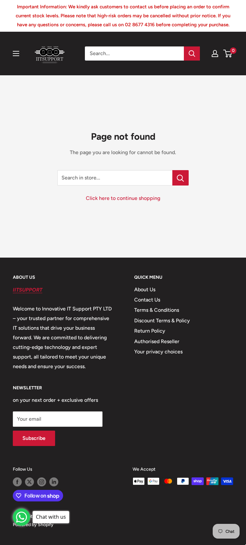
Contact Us (147, 300)
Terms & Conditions (156, 310)
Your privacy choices (158, 352)
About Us (144, 289)
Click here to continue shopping (123, 198)
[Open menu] (16, 53)
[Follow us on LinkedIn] (53, 481)
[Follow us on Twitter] (29, 481)
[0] (228, 53)
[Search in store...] (180, 178)
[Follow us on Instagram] (41, 481)
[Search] (192, 53)
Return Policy (149, 331)
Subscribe (33, 438)
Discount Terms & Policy (162, 321)
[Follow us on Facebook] (17, 481)
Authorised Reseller (156, 341)
